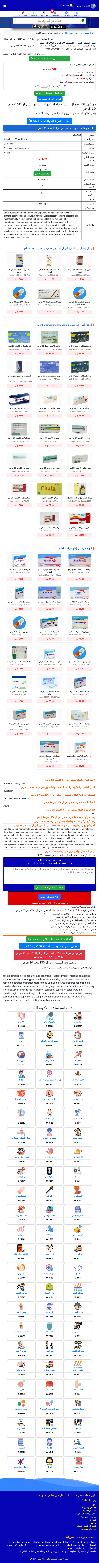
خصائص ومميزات (88, 1507)
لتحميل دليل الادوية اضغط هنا (50, 93)
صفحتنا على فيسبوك (87, 1529)
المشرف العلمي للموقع (86, 1526)
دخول (94, 1504)
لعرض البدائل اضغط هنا (49, 99)
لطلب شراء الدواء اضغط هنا (51, 121)
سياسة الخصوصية (88, 1517)
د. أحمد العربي (38, 86)
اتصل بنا (93, 1520)
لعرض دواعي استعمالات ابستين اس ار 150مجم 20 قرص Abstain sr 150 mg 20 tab (49, 955)
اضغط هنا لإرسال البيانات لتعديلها (50, 887)
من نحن (93, 1523)
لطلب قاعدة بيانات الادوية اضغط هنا (49, 939)
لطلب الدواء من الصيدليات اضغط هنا (51, 58)
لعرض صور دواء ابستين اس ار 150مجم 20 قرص (49, 946)
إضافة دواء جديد (89, 1510)
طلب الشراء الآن (42, 174)
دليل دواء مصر (43, 1559)
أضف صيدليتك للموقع (87, 1514)
